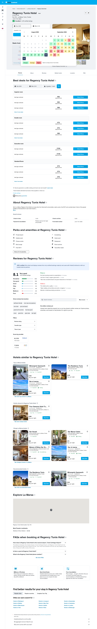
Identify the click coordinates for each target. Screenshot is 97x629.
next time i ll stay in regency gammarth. (52, 277)
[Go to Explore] (3, 19)
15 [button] (42, 47)
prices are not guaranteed (45, 614)
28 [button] (38, 55)
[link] (23, 396)
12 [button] (31, 47)
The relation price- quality (48, 286)
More (14, 210)
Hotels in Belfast (17, 603)
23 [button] (46, 51)
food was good (28, 310)
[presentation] (66, 66)
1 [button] (42, 40)
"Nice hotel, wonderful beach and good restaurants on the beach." (58, 279)
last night (34, 313)
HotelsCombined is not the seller (22, 619)
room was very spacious (30, 303)
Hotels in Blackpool (18, 601)
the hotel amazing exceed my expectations (53, 275)
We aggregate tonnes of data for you (23, 622)
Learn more (50, 188)
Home (14, 8)
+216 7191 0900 (17, 19)
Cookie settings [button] (16, 193)
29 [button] (42, 55)
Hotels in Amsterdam (69, 601)
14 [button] (38, 47)
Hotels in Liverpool (44, 601)
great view (27, 313)
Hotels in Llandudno (69, 603)
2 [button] (58, 40)
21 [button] (38, 51)
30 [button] (46, 55)
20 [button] (35, 51)
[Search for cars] (3, 13)
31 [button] (24, 58)
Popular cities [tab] (18, 593)
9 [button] (58, 44)
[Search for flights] (3, 7)
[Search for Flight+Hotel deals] (3, 16)
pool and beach (24, 306)
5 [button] (31, 44)
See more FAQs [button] (40, 557)
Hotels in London (68, 605)
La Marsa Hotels (30, 8)
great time (20, 313)
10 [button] (24, 47)
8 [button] (42, 44)
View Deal (46, 377)
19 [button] (31, 51)
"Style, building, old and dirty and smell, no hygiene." (55, 288)
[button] (2, 2)
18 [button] (27, 51)
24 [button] (24, 55)
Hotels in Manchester (18, 605)
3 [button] (24, 44)
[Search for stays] (3, 10)
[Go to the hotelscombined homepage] (11, 2)
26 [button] (31, 55)
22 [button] (42, 51)
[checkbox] (20, 339)
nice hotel (16, 306)
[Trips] (3, 24)
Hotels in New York (43, 603)
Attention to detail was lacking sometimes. (53, 290)
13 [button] (35, 47)
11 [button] (27, 47)
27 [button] (35, 55)
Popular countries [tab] (29, 593)
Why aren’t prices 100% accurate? (23, 624)
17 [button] (24, 51)
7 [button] (38, 44)
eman (15, 313)
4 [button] (65, 40)
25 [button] (27, 55)
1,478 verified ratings (26, 21)
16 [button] (46, 47)
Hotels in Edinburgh (69, 607)
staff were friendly (18, 303)
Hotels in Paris (42, 607)
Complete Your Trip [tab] (42, 593)
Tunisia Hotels (20, 8)
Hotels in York (17, 607)
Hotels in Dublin (43, 605)
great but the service (19, 310)
